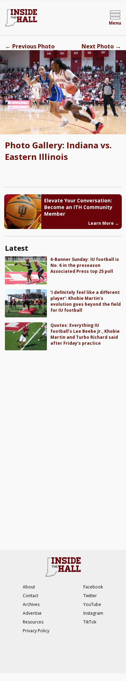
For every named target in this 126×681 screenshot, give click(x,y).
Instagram (93, 613)
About (29, 587)
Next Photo (101, 46)
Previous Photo (30, 46)
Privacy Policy (36, 631)
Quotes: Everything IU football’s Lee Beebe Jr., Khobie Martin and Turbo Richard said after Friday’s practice (85, 334)
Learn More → (103, 223)
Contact (30, 596)
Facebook (93, 587)
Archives (31, 604)
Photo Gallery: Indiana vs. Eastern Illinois (58, 150)
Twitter (90, 596)
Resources (33, 622)
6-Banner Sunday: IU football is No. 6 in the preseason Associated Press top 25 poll (84, 265)
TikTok (89, 622)
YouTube (92, 604)
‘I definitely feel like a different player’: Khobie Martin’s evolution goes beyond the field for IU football (85, 301)
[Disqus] (63, 446)
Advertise (32, 613)
